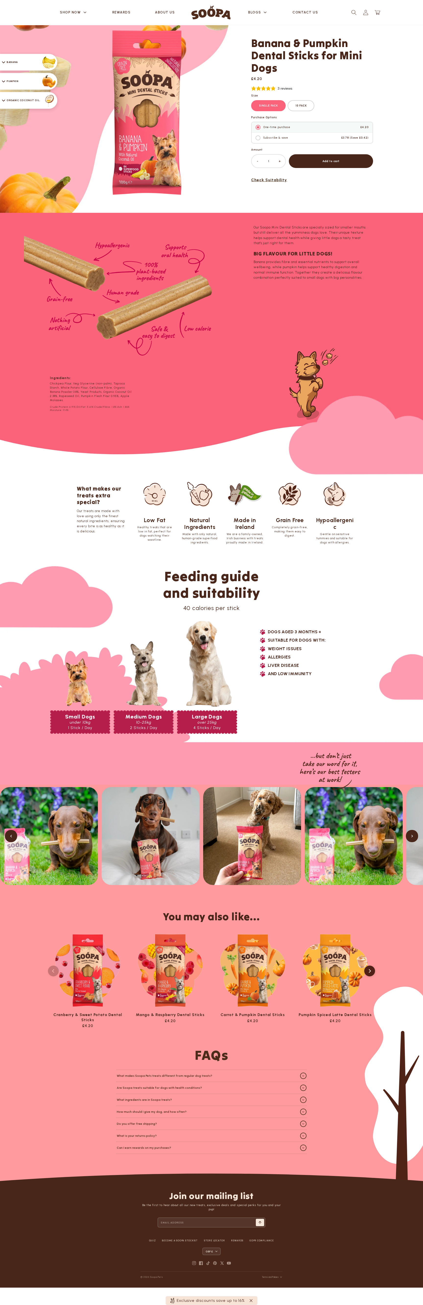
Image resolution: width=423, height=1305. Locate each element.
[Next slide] (369, 971)
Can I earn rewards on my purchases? (144, 1147)
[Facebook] (201, 1263)
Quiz (152, 1240)
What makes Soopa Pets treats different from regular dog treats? (164, 1076)
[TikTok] (208, 1263)
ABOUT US (165, 12)
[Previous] (11, 836)
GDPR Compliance (261, 1240)
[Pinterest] (215, 1263)
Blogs (258, 12)
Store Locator (214, 1240)
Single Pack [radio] (268, 105)
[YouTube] (229, 1263)
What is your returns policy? (137, 1135)
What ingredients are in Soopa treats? (144, 1099)
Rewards (121, 12)
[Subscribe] (260, 1222)
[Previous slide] (53, 971)
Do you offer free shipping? (137, 1123)
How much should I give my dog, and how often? (152, 1111)
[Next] (412, 836)
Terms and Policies (270, 1277)
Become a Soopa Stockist (180, 1240)
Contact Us (305, 12)
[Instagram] (194, 1263)
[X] (222, 1263)
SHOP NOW (74, 12)
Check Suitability (269, 180)
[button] (354, 12)
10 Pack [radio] (301, 105)
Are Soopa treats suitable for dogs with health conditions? (159, 1087)
